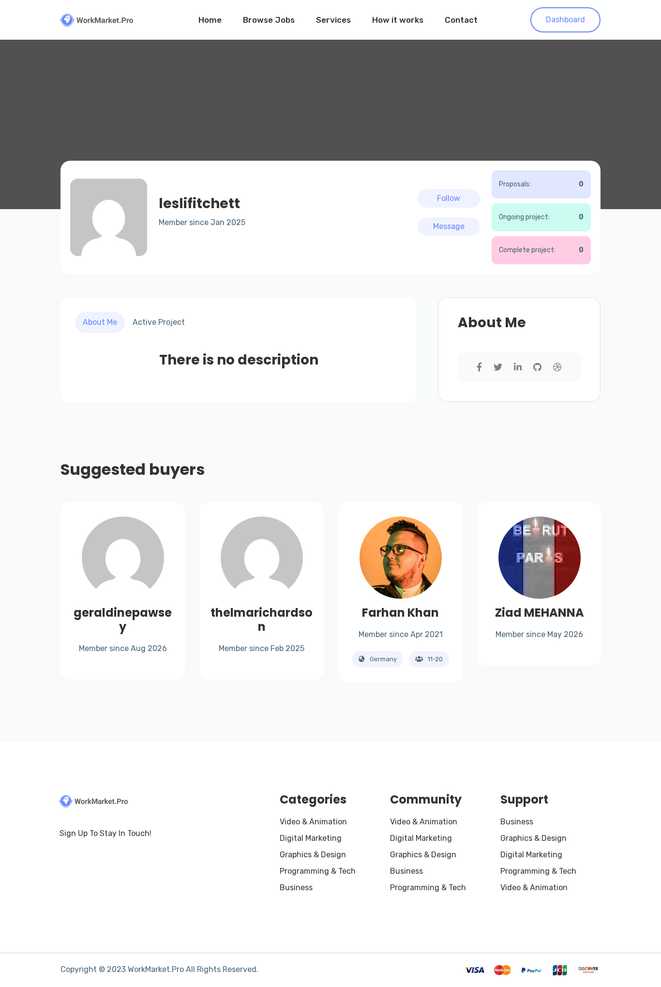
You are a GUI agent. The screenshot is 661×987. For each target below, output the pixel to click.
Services (333, 20)
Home (210, 20)
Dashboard (565, 19)
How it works (397, 20)
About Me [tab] (100, 322)
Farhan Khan (400, 613)
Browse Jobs (269, 20)
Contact (461, 20)
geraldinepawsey (123, 620)
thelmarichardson (261, 620)
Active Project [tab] (159, 322)
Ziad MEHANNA (539, 613)
